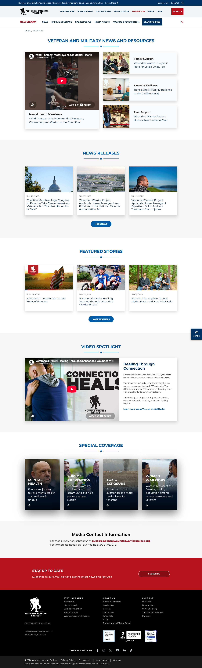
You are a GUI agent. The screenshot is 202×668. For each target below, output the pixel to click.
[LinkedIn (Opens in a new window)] (124, 650)
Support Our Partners (152, 612)
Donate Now (148, 605)
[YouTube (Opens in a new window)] (117, 650)
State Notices (101, 660)
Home (27, 31)
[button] (182, 22)
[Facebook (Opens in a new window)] (97, 650)
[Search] (182, 3)
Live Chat (146, 601)
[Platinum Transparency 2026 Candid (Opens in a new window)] (109, 636)
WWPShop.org (149, 609)
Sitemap (116, 660)
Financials (108, 616)
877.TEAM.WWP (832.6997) (38, 623)
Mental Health (70, 605)
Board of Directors (112, 601)
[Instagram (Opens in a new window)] (104, 650)
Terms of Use (85, 660)
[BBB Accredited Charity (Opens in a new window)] (130, 636)
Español (175, 3)
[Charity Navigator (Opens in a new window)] (151, 636)
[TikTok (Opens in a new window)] (131, 650)
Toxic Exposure (71, 612)
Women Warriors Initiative (76, 616)
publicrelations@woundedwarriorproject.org (121, 540)
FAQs (105, 619)
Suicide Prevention (73, 609)
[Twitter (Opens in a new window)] (110, 650)
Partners (146, 616)
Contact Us (163, 3)
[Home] (34, 11)
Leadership (108, 605)
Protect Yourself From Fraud (117, 623)
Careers (106, 609)
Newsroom (28, 21)
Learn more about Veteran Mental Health (144, 409)
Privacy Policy (68, 660)
